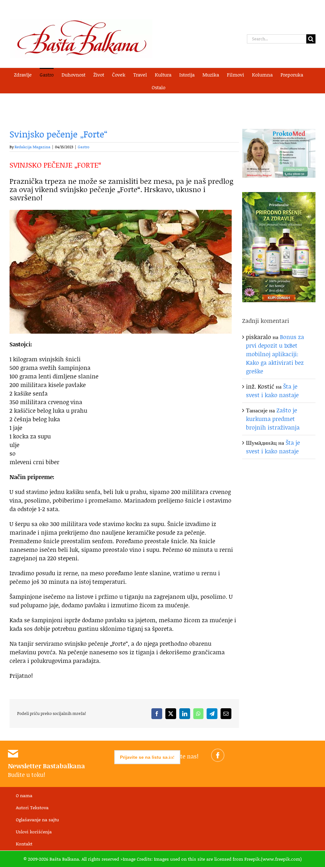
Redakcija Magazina (32, 147)
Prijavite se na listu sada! (147, 757)
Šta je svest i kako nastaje (272, 390)
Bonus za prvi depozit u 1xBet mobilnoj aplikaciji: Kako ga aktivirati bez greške (275, 354)
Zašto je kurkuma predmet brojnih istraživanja (273, 418)
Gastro (84, 147)
